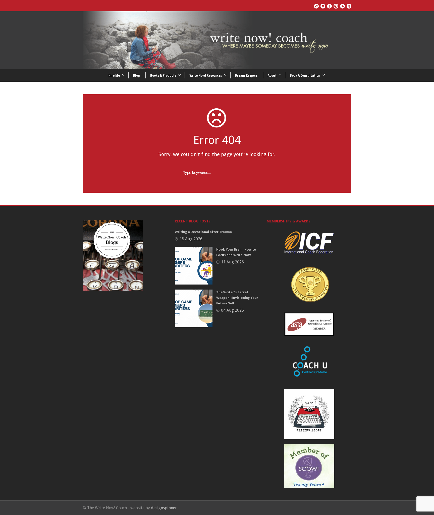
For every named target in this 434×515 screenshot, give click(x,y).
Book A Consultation (305, 75)
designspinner (164, 507)
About (272, 75)
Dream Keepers (246, 75)
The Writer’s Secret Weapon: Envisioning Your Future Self (237, 297)
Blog (136, 75)
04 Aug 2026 (232, 310)
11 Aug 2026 (232, 262)
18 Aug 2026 (191, 239)
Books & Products (163, 75)
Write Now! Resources (205, 75)
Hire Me (114, 75)
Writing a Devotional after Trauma (203, 232)
